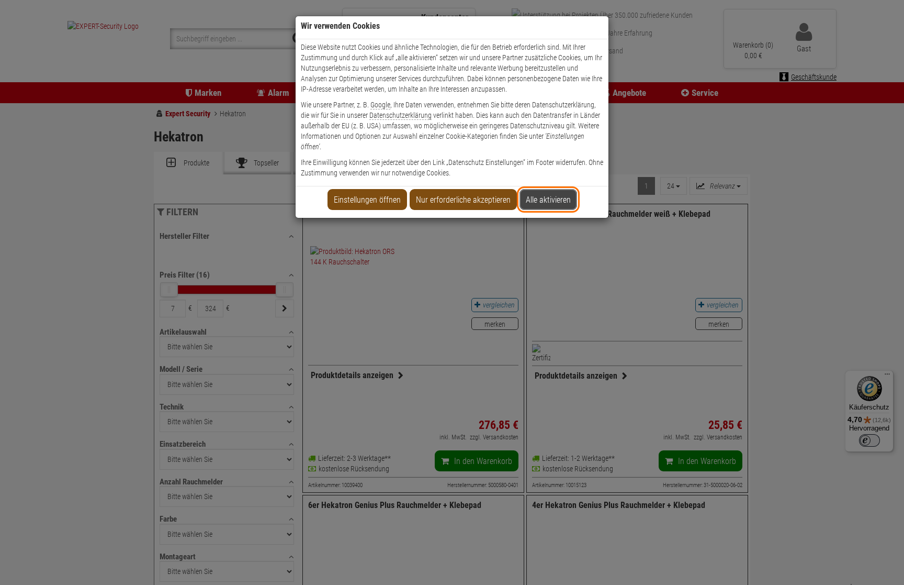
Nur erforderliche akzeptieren (463, 200)
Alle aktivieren (548, 200)
